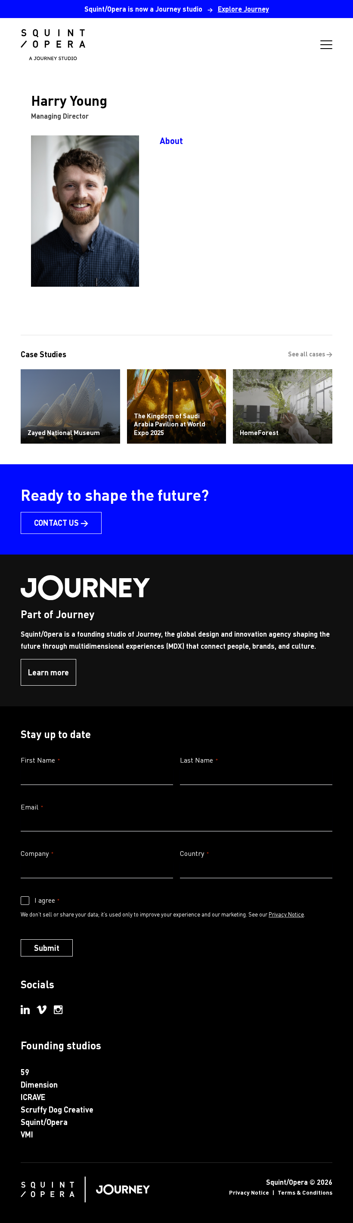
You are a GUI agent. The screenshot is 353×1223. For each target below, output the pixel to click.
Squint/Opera (44, 1122)
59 (25, 1072)
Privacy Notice (286, 914)
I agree (46, 899)
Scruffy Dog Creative (57, 1109)
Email (32, 806)
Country (194, 853)
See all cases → (310, 354)
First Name (40, 759)
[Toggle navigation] (326, 44)
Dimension (39, 1084)
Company (37, 853)
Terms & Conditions (305, 1192)
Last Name (199, 759)
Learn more (48, 672)
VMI (27, 1134)
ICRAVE (33, 1097)
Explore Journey (243, 8)
